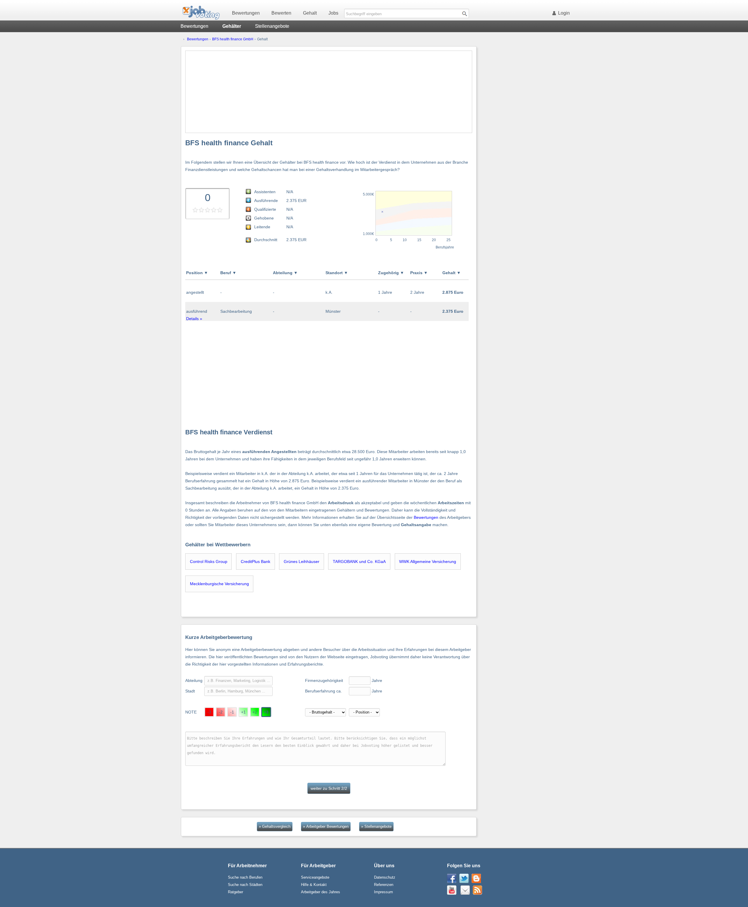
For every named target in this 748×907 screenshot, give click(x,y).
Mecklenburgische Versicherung (219, 583)
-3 (209, 712)
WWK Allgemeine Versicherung (427, 561)
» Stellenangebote (376, 826)
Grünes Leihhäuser (301, 561)
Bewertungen (246, 13)
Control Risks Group (208, 561)
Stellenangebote (272, 26)
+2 (254, 712)
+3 (266, 712)
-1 (232, 712)
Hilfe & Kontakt (314, 884)
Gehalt (310, 13)
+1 (243, 712)
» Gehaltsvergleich (274, 826)
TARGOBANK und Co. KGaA (359, 561)
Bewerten (281, 13)
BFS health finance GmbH (232, 39)
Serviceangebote (315, 877)
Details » (194, 318)
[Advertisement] (328, 92)
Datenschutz (384, 877)
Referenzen (383, 884)
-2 (221, 712)
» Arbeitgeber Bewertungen (326, 826)
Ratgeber (235, 892)
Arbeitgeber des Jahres (320, 892)
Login (564, 13)
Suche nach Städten (245, 884)
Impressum (383, 892)
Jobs (333, 13)
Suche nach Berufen (245, 877)
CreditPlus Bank (255, 561)
